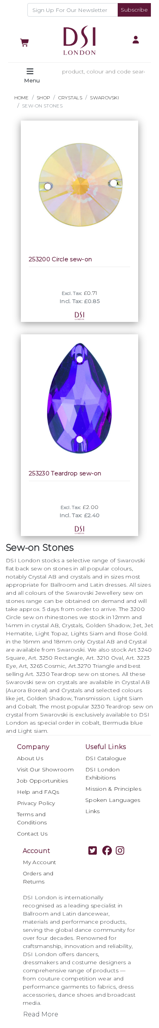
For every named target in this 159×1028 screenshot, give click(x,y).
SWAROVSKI (104, 97)
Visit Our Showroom (45, 769)
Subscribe (134, 9)
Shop (43, 97)
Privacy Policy (36, 803)
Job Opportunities (42, 780)
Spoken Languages (112, 800)
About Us (30, 758)
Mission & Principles (113, 788)
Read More (40, 1014)
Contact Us (32, 833)
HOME (21, 97)
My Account (39, 862)
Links (92, 811)
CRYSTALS (70, 97)
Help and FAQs (38, 791)
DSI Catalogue (105, 758)
